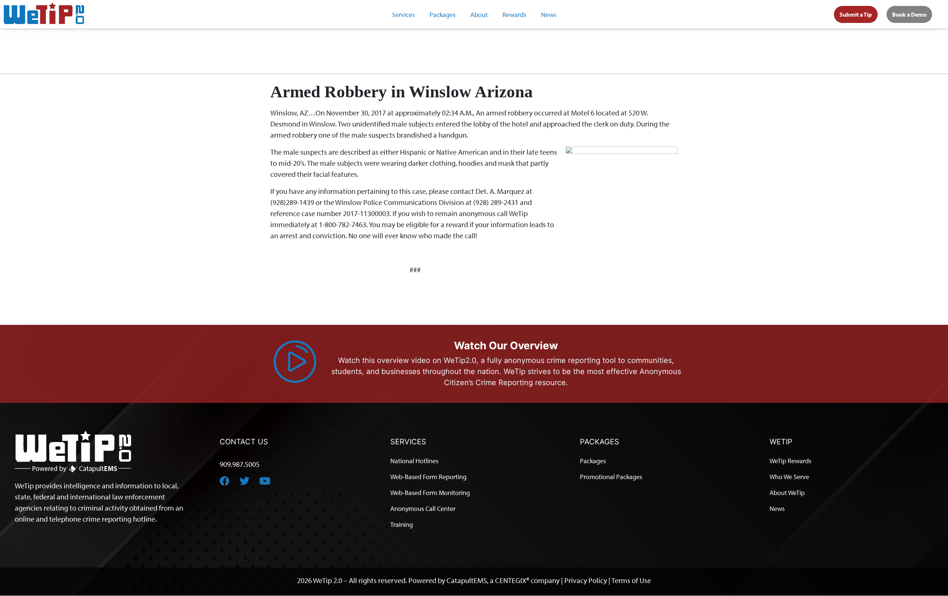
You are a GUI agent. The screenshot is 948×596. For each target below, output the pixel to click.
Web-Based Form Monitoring (430, 492)
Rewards (514, 14)
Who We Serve (789, 476)
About (479, 14)
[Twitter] (245, 481)
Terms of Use (631, 580)
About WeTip (787, 492)
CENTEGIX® (512, 580)
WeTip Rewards (790, 461)
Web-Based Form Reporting (428, 476)
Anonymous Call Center (422, 508)
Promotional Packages (611, 476)
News (548, 14)
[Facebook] (225, 481)
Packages (442, 14)
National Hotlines (414, 461)
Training (401, 524)
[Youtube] (265, 481)
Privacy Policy (585, 580)
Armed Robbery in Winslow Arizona (401, 92)
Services (403, 14)
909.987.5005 (240, 464)
